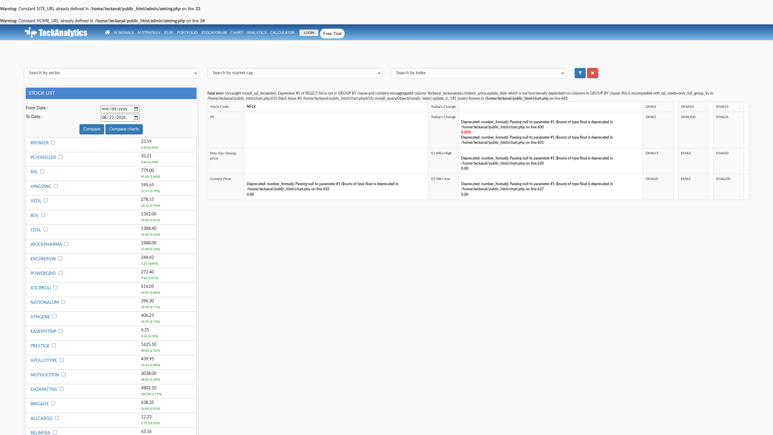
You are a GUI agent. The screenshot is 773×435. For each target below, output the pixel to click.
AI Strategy (149, 33)
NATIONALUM (44, 303)
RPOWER (39, 143)
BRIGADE (39, 404)
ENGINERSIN (43, 259)
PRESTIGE (40, 346)
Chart (236, 33)
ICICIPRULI (40, 288)
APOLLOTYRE (43, 361)
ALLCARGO (41, 419)
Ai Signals (124, 33)
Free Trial (332, 33)
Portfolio (187, 33)
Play (168, 33)
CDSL (35, 230)
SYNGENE (40, 317)
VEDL (35, 201)
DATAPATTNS (43, 390)
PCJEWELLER (43, 158)
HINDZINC (40, 187)
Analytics (257, 33)
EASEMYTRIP (43, 332)
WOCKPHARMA (46, 245)
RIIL (34, 172)
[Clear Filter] (592, 73)
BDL (34, 216)
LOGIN (309, 32)
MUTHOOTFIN (44, 375)
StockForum (214, 33)
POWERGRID (43, 274)
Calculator (282, 33)
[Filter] (580, 73)
